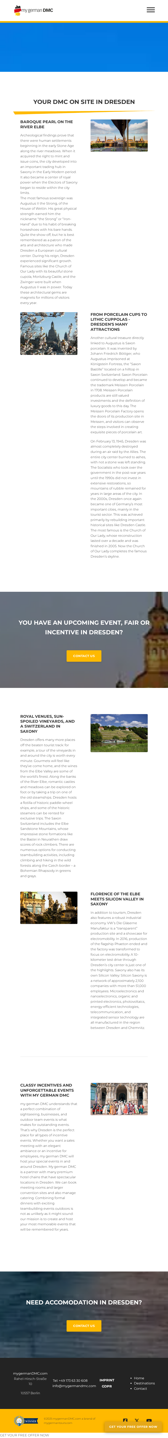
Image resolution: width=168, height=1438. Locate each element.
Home (139, 1378)
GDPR (107, 1386)
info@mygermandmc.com (74, 1386)
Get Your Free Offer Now (133, 1427)
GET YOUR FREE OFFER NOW (24, 1435)
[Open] (151, 9)
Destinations (144, 1383)
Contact (140, 1389)
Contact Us (84, 656)
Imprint (107, 1380)
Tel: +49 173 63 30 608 (70, 1381)
